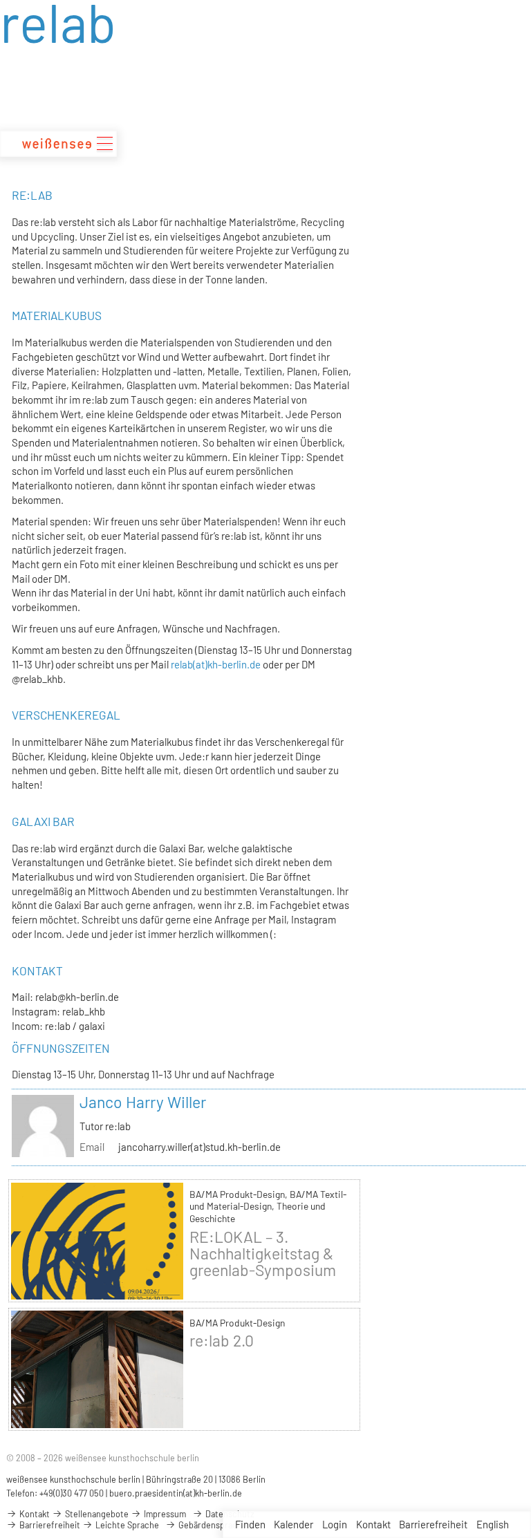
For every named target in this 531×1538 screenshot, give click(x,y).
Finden (250, 1524)
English (492, 1524)
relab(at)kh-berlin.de (216, 664)
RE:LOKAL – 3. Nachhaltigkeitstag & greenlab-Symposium (262, 1253)
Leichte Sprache (126, 1524)
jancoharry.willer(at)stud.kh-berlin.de (199, 1147)
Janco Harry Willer (143, 1102)
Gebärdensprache (211, 1524)
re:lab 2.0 (221, 1340)
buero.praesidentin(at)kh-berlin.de (175, 1493)
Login (334, 1524)
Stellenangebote (96, 1513)
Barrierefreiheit (433, 1524)
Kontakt (373, 1524)
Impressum (164, 1513)
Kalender (293, 1524)
